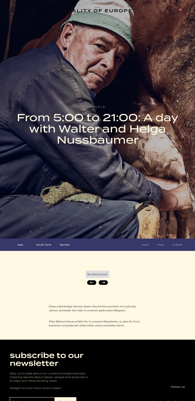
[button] (7, 9)
